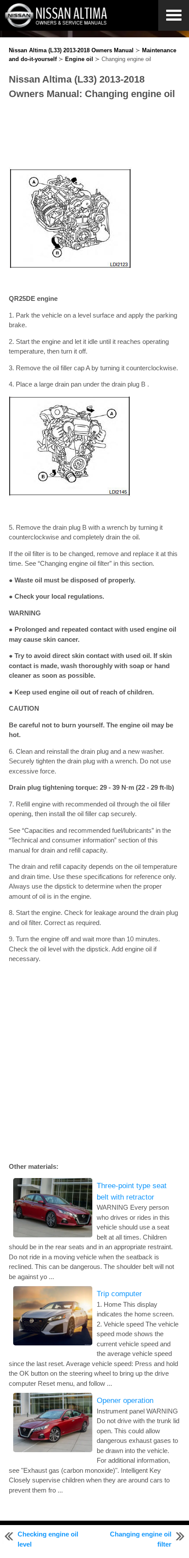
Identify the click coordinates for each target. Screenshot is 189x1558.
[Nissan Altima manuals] (57, 25)
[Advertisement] (94, 134)
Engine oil (79, 59)
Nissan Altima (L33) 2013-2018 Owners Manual (71, 50)
